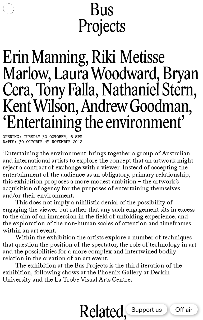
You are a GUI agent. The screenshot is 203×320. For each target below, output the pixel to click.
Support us (146, 310)
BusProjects (101, 19)
